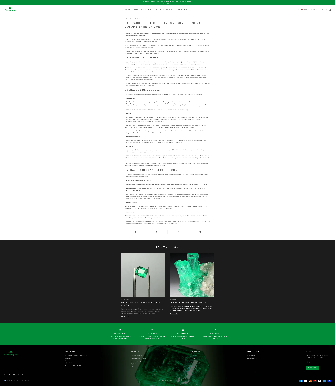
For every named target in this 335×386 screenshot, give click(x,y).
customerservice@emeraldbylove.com (76, 355)
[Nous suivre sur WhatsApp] (23, 375)
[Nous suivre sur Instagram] (5, 375)
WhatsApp (68, 358)
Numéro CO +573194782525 (73, 366)
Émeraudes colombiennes (163, 9)
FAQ (132, 366)
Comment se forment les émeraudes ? (189, 303)
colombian (138, 18)
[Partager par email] (199, 232)
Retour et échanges (136, 361)
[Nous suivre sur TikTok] (19, 375)
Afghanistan (125, 299)
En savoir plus (125, 316)
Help (298, 9)
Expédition (134, 364)
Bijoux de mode (146, 9)
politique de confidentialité (138, 358)
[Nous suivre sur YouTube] (14, 375)
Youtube (194, 364)
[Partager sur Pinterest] (178, 232)
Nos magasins (251, 355)
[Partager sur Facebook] (135, 232)
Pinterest (195, 361)
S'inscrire (312, 367)
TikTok (194, 358)
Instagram (195, 355)
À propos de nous (182, 9)
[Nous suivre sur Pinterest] (9, 375)
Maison (127, 9)
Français (314, 9)
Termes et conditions (137, 355)
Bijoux (136, 9)
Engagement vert (252, 358)
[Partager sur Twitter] (156, 232)
